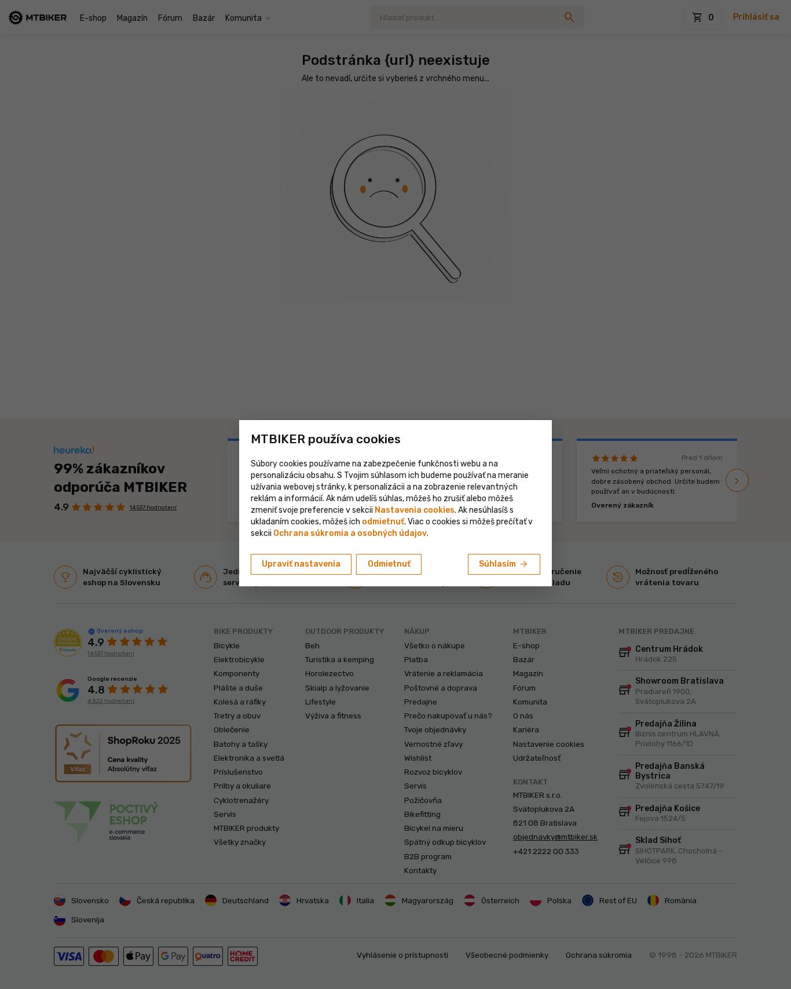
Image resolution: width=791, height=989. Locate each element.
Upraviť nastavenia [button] (301, 564)
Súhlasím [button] (504, 564)
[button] (383, 522)
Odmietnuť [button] (389, 564)
